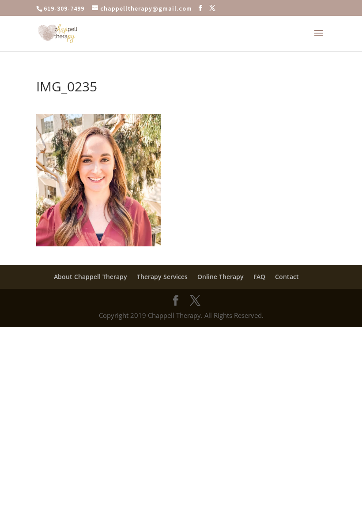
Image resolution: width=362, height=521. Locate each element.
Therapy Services (162, 276)
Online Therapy (220, 276)
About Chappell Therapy (90, 276)
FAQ (259, 276)
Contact (287, 276)
